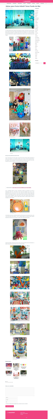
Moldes (24, 3)
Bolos (36, 16)
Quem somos (22, 412)
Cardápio (36, 22)
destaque (36, 28)
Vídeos (36, 58)
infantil (12, 382)
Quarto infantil (37, 52)
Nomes (36, 49)
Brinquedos (36, 19)
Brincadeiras (20, 3)
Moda (36, 43)
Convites (37, 3)
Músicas (36, 46)
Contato (21, 414)
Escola (36, 31)
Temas (7, 381)
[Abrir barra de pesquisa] (46, 3)
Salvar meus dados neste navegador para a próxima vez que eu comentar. (17, 403)
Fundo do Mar (9, 382)
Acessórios (29, 3)
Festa (6, 382)
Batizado (36, 13)
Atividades (36, 12)
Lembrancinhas (9, 3)
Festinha (33, 3)
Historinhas (14, 3)
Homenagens (37, 37)
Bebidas (36, 15)
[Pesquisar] (44, 63)
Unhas (36, 56)
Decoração (42, 3)
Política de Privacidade (24, 413)
